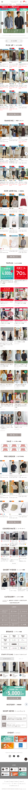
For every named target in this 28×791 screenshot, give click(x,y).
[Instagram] (10, 756)
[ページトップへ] (25, 759)
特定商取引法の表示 (14, 785)
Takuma (24, 675)
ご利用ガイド (15, 783)
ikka (4, 674)
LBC (10, 4)
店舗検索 (11, 781)
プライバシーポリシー (8, 783)
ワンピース (24, 611)
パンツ (5, 620)
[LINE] (14, 756)
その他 (24, 624)
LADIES (14, 607)
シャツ (24, 615)
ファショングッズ (15, 624)
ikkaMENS (18, 4)
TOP (14, 4)
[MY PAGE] (20, 1)
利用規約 (16, 781)
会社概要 (7, 781)
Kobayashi (5, 675)
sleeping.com (4, 4)
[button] (2, 23)
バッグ (24, 620)
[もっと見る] (14, 698)
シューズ (6, 624)
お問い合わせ (21, 783)
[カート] (23, 1)
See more (14, 563)
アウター (15, 611)
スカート (15, 620)
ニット (5, 615)
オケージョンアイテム (5, 611)
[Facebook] (18, 756)
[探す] (25, 1)
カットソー (15, 615)
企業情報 (21, 781)
